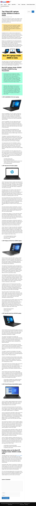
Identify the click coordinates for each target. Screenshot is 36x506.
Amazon (5, 4)
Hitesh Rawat (10, 504)
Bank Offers (14, 4)
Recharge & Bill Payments (5, 6)
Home (2, 4)
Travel (19, 4)
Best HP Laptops (19, 455)
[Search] (33, 12)
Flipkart (9, 4)
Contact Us (21, 503)
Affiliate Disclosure (27, 503)
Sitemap (26, 504)
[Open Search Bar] (1, 8)
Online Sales (23, 4)
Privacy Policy (22, 504)
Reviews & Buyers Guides (31, 4)
